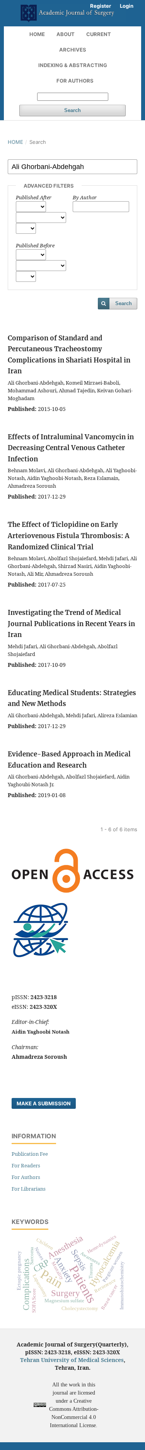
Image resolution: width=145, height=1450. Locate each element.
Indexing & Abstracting (72, 65)
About (65, 34)
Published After (33, 197)
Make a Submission (44, 1103)
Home (37, 34)
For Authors (75, 81)
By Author (85, 197)
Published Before (35, 245)
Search (72, 110)
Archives (72, 50)
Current (98, 34)
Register (100, 6)
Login (126, 6)
